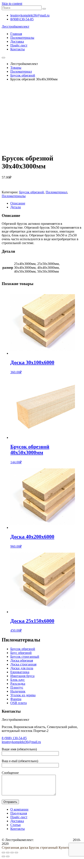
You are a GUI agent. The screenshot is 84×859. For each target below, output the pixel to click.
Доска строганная (23, 664)
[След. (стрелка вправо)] (7, 856)
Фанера (15, 699)
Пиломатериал (56, 192)
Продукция (18, 813)
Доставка (17, 41)
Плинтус (16, 687)
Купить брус (68, 847)
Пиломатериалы (22, 37)
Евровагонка (19, 672)
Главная (16, 34)
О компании (19, 809)
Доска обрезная (21, 660)
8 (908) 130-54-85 (14, 738)
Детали (15, 207)
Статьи (15, 825)
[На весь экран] (12, 852)
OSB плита (18, 703)
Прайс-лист (18, 45)
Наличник (17, 691)
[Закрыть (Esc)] (3, 852)
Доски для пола (21, 668)
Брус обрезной (21, 653)
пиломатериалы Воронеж (53, 840)
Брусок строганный (24, 656)
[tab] (46, 203)
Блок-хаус (17, 680)
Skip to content (12, 3)
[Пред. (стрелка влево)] (3, 856)
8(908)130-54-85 (22, 19)
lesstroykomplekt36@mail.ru (21, 742)
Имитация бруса (22, 676)
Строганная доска (15, 847)
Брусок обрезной (31, 192)
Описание (17, 203)
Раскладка (17, 683)
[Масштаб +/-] (16, 852)
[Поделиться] (7, 852)
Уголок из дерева (23, 695)
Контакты (17, 49)
